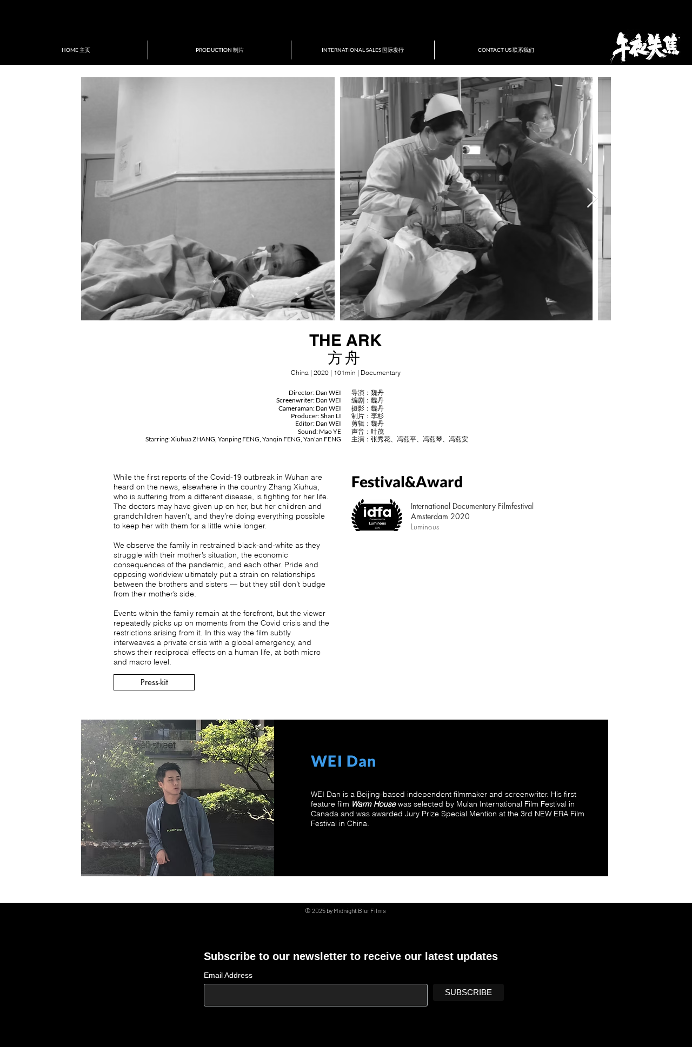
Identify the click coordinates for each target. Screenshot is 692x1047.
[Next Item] (592, 198)
